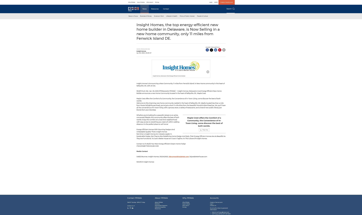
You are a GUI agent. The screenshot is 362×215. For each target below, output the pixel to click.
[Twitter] (128, 208)
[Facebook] (130, 208)
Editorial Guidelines (160, 207)
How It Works (141, 2)
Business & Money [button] (146, 16)
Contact (166, 9)
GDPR (216, 2)
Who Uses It (149, 2)
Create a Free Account (226, 2)
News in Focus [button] (133, 16)
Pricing (157, 2)
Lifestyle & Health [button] (171, 16)
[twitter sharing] (211, 50)
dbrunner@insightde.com (179, 157)
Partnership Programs (161, 205)
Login (210, 2)
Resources (155, 9)
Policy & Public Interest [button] (187, 16)
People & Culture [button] (202, 16)
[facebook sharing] (207, 50)
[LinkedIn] (132, 208)
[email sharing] (223, 50)
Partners (157, 204)
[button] (181, 66)
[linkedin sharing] (215, 50)
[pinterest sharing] (219, 50)
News (145, 9)
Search (229, 9)
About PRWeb (159, 202)
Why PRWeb (131, 2)
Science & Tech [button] (159, 16)
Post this (205, 130)
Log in (211, 204)
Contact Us (130, 206)
